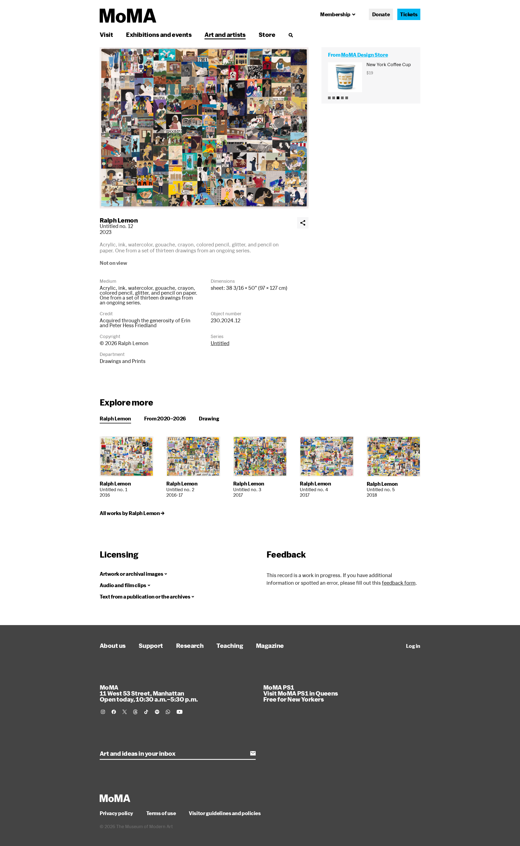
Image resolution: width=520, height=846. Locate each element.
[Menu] (290, 35)
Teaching (229, 645)
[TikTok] (146, 712)
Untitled (220, 343)
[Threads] (135, 712)
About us (113, 645)
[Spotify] (157, 712)
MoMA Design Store (364, 55)
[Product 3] (338, 97)
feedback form (398, 583)
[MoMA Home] (128, 16)
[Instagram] (103, 712)
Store (267, 34)
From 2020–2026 (165, 419)
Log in (413, 646)
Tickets (409, 14)
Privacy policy (116, 813)
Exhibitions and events (158, 34)
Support (151, 645)
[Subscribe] (253, 753)
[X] (124, 712)
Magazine (270, 645)
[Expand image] (204, 127)
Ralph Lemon (119, 220)
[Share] (302, 223)
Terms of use (161, 813)
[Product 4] (342, 97)
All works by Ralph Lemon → (132, 513)
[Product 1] (329, 97)
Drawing (209, 419)
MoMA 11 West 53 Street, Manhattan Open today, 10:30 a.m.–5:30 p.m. (149, 693)
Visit (106, 34)
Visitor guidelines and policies (225, 813)
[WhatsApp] (168, 712)
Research (190, 645)
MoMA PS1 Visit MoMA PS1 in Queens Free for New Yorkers (300, 693)
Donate (381, 14)
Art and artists (225, 34)
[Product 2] (333, 97)
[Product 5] (346, 97)
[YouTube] (180, 712)
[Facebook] (113, 712)
